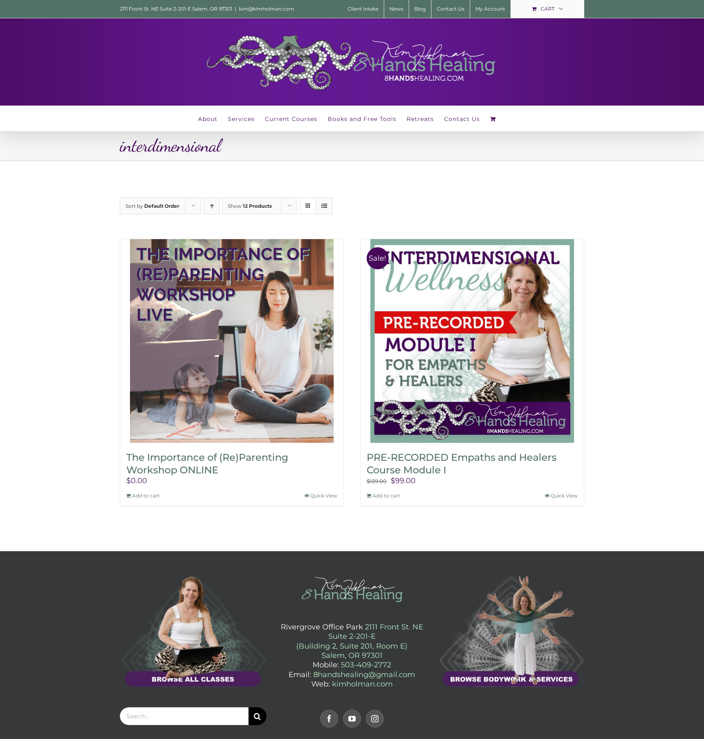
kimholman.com (362, 684)
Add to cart (146, 496)
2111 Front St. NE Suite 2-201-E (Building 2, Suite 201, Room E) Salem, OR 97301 (359, 641)
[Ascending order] (212, 206)
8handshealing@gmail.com (364, 674)
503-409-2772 (366, 664)
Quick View (323, 496)
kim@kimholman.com (266, 9)
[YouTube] (352, 719)
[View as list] (324, 206)
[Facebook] (329, 719)
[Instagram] (375, 719)
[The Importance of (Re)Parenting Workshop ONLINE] (231, 341)
